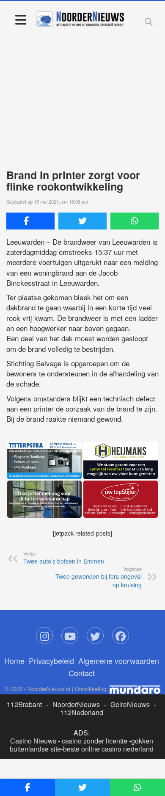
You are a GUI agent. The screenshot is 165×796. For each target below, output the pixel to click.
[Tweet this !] (82, 221)
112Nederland (81, 712)
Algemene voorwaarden (118, 660)
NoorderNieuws (76, 704)
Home (14, 660)
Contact (82, 672)
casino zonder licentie (94, 741)
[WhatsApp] (134, 221)
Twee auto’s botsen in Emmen (63, 557)
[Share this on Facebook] (30, 221)
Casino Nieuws (33, 741)
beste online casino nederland (108, 749)
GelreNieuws (130, 704)
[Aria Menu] (20, 19)
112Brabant (24, 704)
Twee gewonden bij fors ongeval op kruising (98, 577)
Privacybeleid (51, 660)
